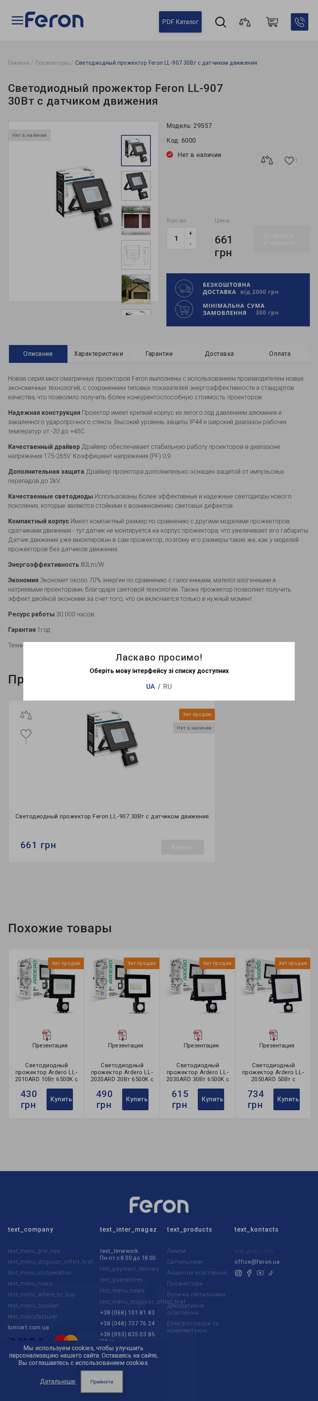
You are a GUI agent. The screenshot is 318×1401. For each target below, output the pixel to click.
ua (150, 686)
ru (167, 686)
